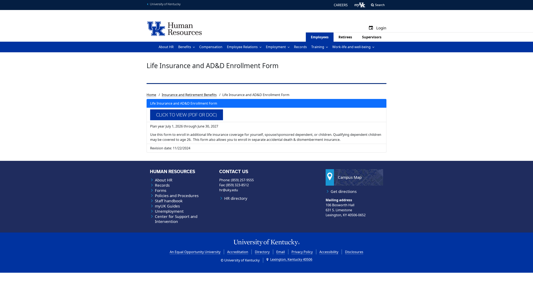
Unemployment (169, 211)
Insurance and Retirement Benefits (189, 94)
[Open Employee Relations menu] (261, 47)
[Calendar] (371, 28)
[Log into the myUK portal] (360, 5)
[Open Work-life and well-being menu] (374, 47)
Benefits (184, 47)
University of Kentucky (165, 4)
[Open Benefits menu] (194, 47)
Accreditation (237, 252)
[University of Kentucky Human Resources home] (174, 28)
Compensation (210, 47)
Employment (276, 47)
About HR (166, 47)
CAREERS (341, 5)
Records (300, 47)
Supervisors (371, 37)
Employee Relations (242, 47)
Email (280, 252)
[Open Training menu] (327, 47)
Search (380, 5)
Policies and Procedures (177, 195)
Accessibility (328, 252)
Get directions (344, 191)
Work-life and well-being (351, 47)
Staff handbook (169, 200)
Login (381, 28)
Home (151, 94)
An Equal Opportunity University (195, 252)
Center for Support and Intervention (176, 219)
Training (317, 47)
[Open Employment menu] (289, 47)
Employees (320, 37)
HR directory (235, 198)
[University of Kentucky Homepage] (266, 242)
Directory (262, 252)
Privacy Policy (302, 252)
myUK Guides (167, 206)
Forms (160, 190)
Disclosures (354, 252)
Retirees (345, 37)
